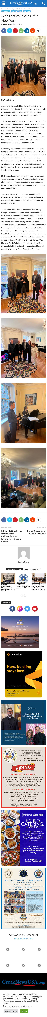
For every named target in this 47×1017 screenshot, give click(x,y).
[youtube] (34, 609)
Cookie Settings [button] (11, 1011)
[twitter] (27, 609)
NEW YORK (27, 11)
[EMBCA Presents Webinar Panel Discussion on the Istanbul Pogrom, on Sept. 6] (8, 578)
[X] (9, 30)
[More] (38, 30)
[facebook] (12, 609)
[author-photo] (23, 553)
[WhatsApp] (21, 30)
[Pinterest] (15, 30)
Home (3, 9)
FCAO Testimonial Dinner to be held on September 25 (23, 586)
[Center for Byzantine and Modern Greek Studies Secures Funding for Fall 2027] (39, 578)
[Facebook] (3, 30)
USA (20, 11)
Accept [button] (24, 1011)
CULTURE (14, 11)
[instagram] (19, 609)
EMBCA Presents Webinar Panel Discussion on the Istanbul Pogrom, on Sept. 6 (8, 588)
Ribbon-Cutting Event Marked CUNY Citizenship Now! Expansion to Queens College (11, 536)
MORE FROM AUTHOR (31, 569)
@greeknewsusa (23, 938)
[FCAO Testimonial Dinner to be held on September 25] (24, 578)
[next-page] (25, 595)
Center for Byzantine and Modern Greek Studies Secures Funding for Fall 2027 (38, 587)
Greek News (7, 24)
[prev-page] (22, 595)
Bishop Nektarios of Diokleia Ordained (36, 532)
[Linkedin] (26, 30)
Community (10, 9)
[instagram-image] (7, 949)
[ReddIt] (32, 30)
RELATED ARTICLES (14, 569)
